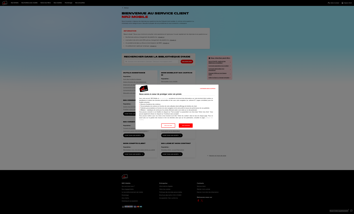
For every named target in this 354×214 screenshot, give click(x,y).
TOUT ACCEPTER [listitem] (186, 125)
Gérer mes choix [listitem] (168, 125)
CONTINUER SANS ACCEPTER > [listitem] (208, 88)
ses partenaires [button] (164, 98)
